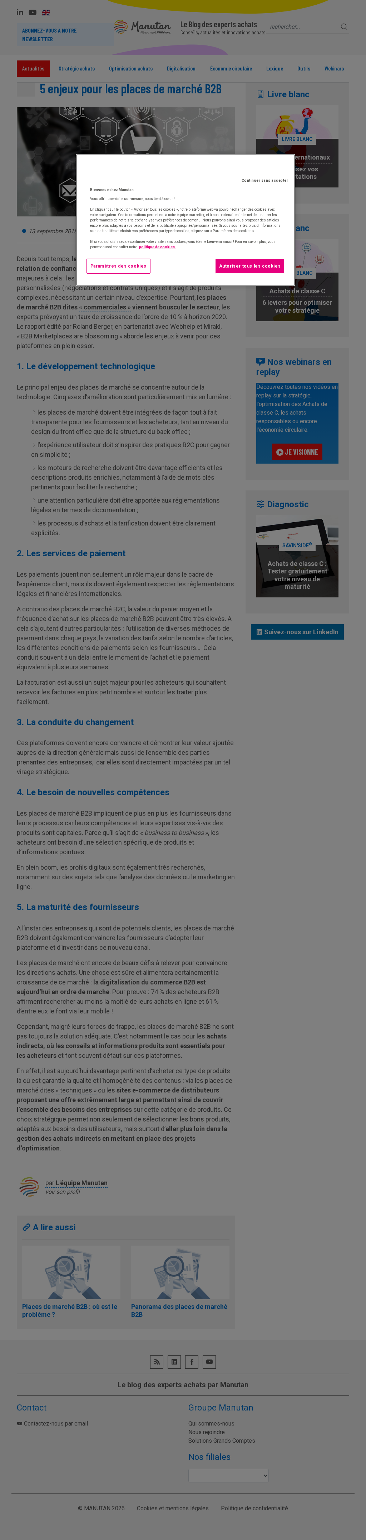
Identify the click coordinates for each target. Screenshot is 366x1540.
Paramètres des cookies (118, 266)
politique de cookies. (157, 247)
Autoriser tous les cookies (250, 266)
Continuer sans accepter (265, 180)
